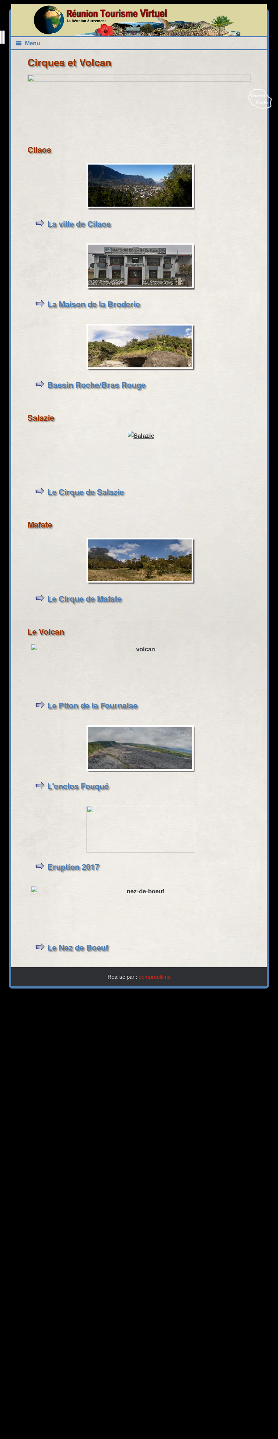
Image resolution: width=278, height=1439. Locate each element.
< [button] (36, 103)
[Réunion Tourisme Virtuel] (136, 20)
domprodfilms (155, 977)
